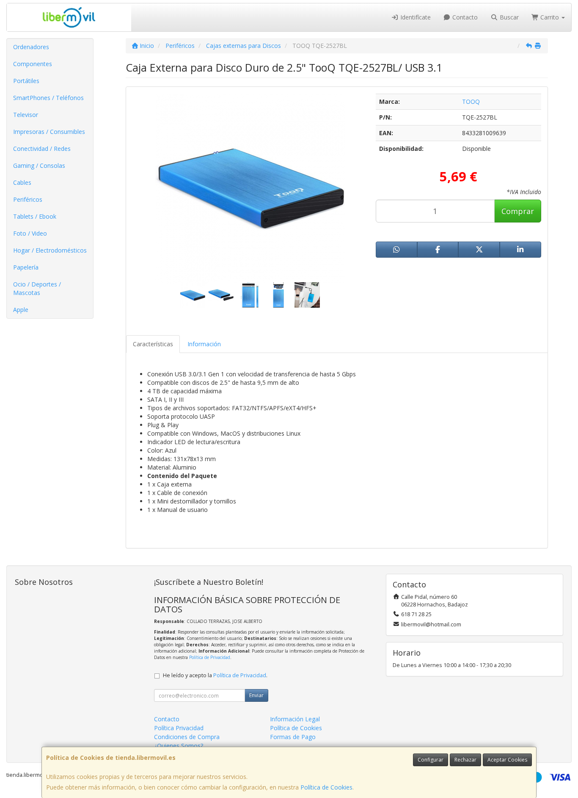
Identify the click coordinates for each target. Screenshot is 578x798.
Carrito (550, 17)
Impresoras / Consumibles (49, 132)
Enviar (256, 695)
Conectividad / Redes (42, 149)
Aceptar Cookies (507, 759)
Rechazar (465, 759)
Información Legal (295, 719)
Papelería (26, 267)
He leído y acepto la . (215, 675)
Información (204, 344)
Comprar (517, 211)
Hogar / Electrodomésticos (50, 250)
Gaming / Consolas (39, 165)
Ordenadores (31, 47)
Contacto (464, 17)
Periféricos (27, 199)
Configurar (430, 759)
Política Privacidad (179, 728)
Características (153, 344)
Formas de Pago (293, 737)
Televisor (25, 115)
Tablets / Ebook (34, 216)
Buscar (508, 17)
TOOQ (471, 101)
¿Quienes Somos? (178, 746)
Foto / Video (30, 233)
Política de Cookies (326, 787)
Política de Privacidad (209, 657)
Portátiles (26, 81)
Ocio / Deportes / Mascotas (37, 288)
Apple (20, 310)
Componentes (32, 64)
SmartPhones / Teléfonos (48, 98)
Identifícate (415, 17)
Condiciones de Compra (187, 737)
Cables (22, 182)
